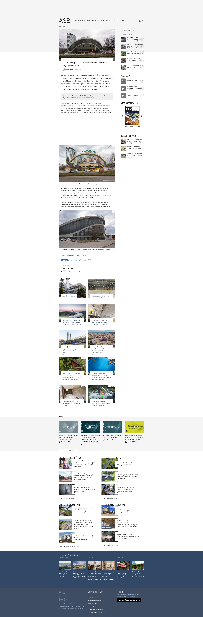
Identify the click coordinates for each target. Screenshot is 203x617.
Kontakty (90, 598)
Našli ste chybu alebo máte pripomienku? (74, 271)
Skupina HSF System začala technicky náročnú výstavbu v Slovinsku (135, 155)
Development (105, 20)
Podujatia (125, 76)
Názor (64, 268)
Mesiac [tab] (130, 34)
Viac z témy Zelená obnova (111, 545)
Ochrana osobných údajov (95, 609)
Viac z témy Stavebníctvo (110, 498)
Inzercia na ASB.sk (93, 603)
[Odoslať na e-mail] (85, 260)
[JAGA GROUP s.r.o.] (63, 595)
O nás (89, 595)
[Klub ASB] (139, 20)
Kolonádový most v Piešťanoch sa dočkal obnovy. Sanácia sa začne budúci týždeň (127, 476)
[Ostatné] (123, 20)
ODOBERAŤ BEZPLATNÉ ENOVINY (129, 600)
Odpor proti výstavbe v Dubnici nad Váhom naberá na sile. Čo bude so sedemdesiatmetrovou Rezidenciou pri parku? (135, 53)
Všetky (63, 450)
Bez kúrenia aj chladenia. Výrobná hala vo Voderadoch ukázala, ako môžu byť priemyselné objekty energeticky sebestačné (134, 60)
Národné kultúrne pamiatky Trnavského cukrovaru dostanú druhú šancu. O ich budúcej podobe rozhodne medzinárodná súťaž (84, 524)
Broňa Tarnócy (69, 69)
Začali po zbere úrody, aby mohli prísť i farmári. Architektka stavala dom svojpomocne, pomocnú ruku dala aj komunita (108, 576)
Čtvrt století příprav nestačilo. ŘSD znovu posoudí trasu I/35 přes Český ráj (65, 574)
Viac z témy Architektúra (67, 498)
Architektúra (79, 20)
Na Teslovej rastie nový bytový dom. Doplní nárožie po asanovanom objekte (83, 538)
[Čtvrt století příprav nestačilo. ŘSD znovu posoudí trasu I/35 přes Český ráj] (65, 565)
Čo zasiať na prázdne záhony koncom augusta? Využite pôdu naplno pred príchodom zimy (123, 575)
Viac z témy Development (68, 546)
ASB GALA (117, 20)
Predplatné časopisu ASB (95, 600)
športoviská (70, 268)
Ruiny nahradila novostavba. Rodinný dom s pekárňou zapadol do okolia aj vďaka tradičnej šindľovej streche (134, 39)
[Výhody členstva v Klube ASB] (64, 96)
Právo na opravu (93, 606)
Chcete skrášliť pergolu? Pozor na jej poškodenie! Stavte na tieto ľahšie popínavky (138, 574)
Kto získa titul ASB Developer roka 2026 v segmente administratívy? (112, 437)
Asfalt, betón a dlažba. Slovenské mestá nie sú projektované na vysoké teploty (127, 511)
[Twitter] (71, 260)
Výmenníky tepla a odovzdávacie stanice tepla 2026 (134, 88)
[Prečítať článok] (68, 427)
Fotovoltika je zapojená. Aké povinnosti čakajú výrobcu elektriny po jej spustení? (125, 489)
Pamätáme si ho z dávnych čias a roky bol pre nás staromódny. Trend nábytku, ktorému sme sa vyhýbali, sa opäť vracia (94, 575)
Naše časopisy (127, 103)
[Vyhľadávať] (143, 20)
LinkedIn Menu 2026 (132, 95)
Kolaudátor (72, 450)
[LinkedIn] (76, 260)
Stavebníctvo (92, 20)
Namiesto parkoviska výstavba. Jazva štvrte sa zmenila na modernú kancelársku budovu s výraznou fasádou (135, 67)
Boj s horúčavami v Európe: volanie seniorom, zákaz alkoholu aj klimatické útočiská (128, 536)
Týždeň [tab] (124, 34)
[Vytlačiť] (89, 260)
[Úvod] (64, 20)
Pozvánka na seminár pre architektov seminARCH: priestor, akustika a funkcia (84, 489)
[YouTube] (80, 260)
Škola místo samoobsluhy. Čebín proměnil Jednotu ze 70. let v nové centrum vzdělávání (79, 575)
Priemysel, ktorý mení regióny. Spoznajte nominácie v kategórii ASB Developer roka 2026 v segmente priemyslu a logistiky (90, 439)
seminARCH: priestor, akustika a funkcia (135, 81)
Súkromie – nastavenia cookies (96, 612)
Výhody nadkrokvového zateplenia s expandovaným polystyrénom (134, 148)
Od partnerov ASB (129, 136)
